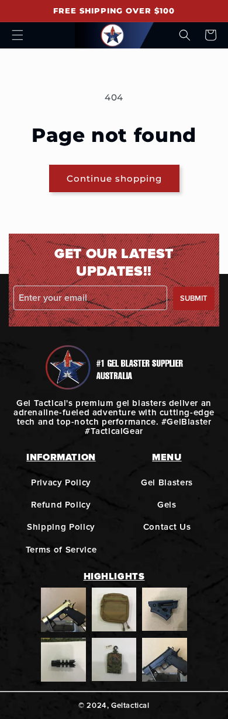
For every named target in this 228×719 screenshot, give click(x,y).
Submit (194, 298)
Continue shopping (114, 178)
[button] (17, 35)
